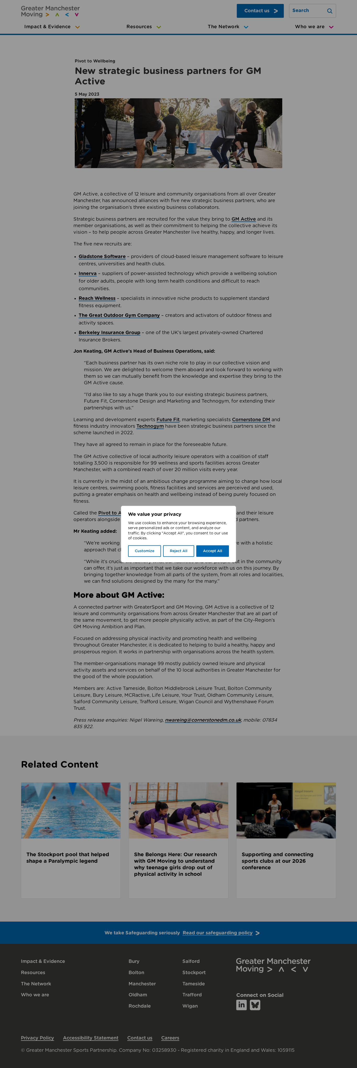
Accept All (212, 551)
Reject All (178, 551)
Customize (144, 551)
